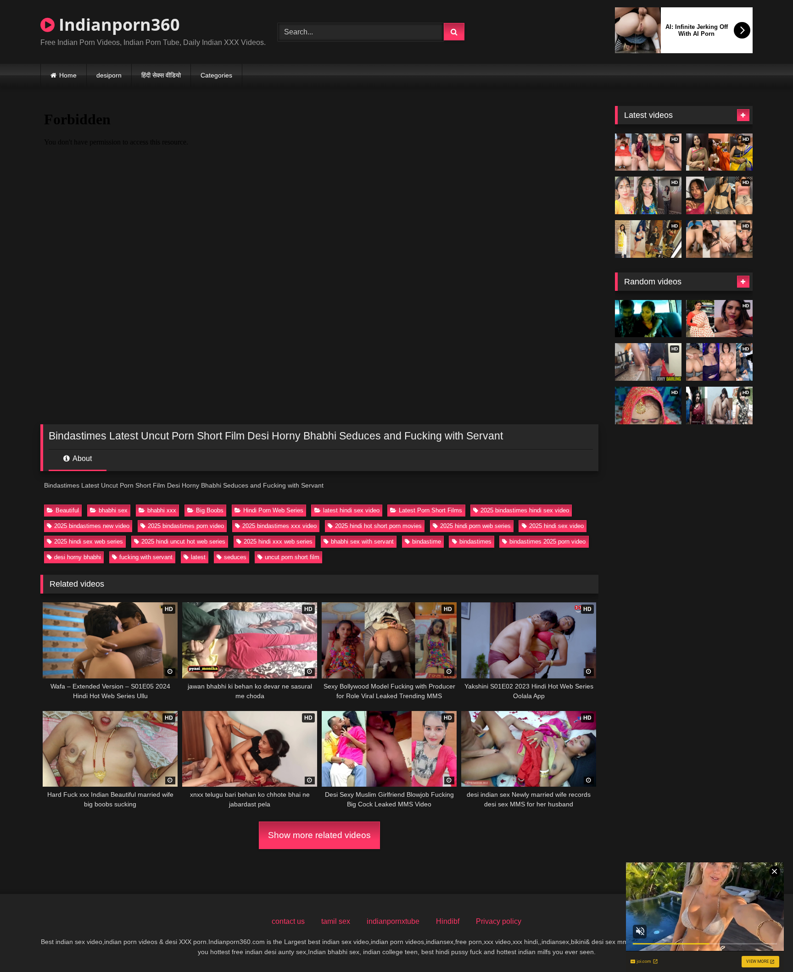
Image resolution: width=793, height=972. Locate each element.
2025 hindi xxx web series (278, 541)
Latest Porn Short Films (430, 510)
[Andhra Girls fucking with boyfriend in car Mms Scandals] (648, 319)
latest (198, 557)
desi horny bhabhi (77, 557)
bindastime (426, 541)
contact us (288, 921)
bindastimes (475, 541)
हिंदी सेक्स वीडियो (161, 75)
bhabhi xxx (161, 510)
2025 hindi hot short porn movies (378, 525)
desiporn (109, 75)
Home (68, 75)
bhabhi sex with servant (362, 541)
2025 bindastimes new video (91, 525)
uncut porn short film (292, 557)
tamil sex (335, 921)
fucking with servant (146, 557)
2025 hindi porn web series (475, 525)
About (81, 458)
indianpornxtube (393, 921)
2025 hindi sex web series (88, 541)
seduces (235, 557)
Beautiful (67, 510)
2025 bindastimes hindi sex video (524, 510)
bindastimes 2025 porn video (547, 541)
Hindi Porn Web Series (273, 510)
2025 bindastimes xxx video (279, 525)
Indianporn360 (117, 24)
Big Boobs (209, 510)
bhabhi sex (113, 510)
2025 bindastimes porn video (186, 525)
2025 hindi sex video (556, 525)
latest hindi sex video (351, 510)
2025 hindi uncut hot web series (183, 541)
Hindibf (447, 921)
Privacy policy (498, 921)
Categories (216, 75)
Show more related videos (319, 835)
